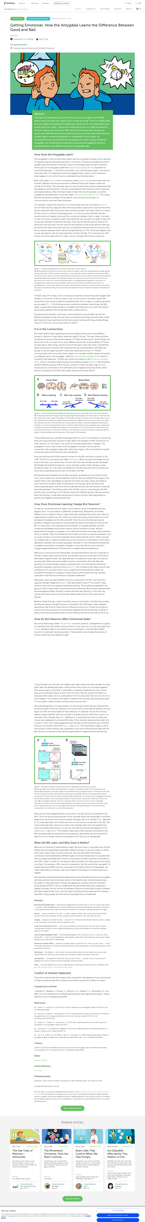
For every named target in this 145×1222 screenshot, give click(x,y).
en (140, 9)
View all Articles (72, 1199)
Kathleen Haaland (41, 1060)
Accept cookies (117, 1220)
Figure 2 (92, 362)
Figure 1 (102, 205)
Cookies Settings (118, 1210)
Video (36, 629)
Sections (118, 9)
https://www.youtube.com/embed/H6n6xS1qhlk (54, 967)
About (129, 9)
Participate (104, 9)
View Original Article (72, 1108)
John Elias (38, 1070)
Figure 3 (66, 726)
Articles (78, 9)
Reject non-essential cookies (117, 1215)
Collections (91, 9)
